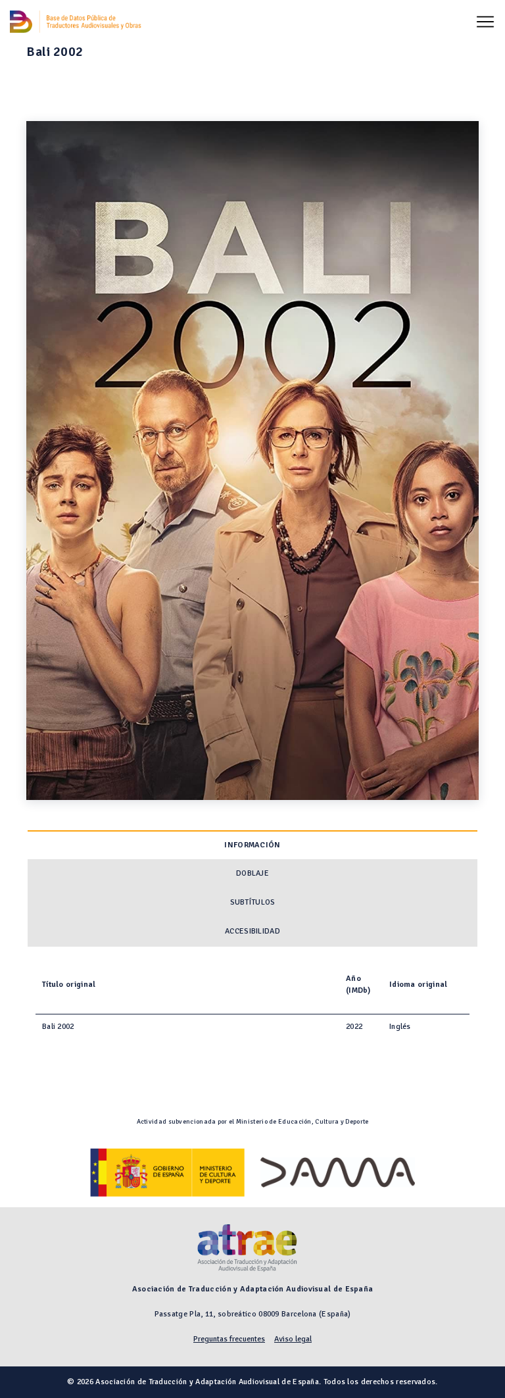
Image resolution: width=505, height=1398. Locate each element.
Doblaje (252, 873)
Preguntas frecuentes (229, 1339)
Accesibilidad (252, 931)
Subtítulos (253, 902)
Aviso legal (293, 1339)
